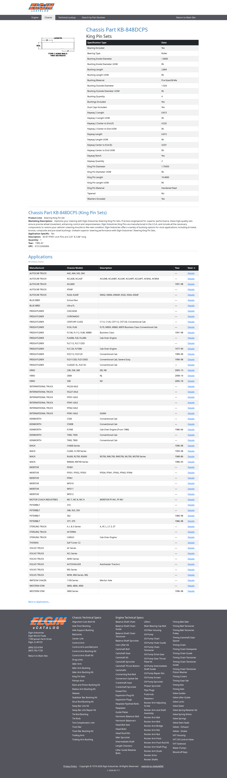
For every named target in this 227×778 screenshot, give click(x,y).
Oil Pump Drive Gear (154, 654)
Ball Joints (77, 634)
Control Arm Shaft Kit (82, 655)
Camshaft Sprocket (125, 661)
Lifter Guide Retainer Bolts (126, 752)
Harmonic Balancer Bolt (127, 716)
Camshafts (121, 670)
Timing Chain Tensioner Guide (184, 663)
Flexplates (120, 708)
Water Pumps (179, 747)
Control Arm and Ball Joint (85, 647)
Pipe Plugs (149, 690)
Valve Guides (179, 693)
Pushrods (149, 694)
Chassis (48, 17)
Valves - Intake (180, 731)
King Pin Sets (78, 676)
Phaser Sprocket (152, 685)
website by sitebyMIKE (152, 766)
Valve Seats (178, 705)
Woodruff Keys (180, 752)
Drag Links (77, 659)
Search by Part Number (93, 17)
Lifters (147, 621)
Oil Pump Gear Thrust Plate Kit (155, 660)
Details (191, 273)
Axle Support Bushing (83, 630)
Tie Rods (76, 718)
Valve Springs (179, 718)
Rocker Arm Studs (153, 751)
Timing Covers (180, 676)
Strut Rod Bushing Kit (83, 701)
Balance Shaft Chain (125, 621)
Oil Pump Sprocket (153, 681)
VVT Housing (179, 735)
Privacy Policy (70, 766)
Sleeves (76, 693)
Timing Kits (178, 684)
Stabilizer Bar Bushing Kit (84, 697)
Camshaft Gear (123, 653)
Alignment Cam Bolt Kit (83, 621)
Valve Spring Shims (182, 714)
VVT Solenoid (179, 743)
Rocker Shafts (151, 759)
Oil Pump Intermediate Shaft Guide (155, 667)
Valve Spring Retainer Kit (185, 710)
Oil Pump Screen (152, 677)
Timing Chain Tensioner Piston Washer (184, 671)
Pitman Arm (78, 680)
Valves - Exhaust (181, 726)
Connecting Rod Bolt (126, 674)
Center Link (78, 638)
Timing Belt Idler (181, 621)
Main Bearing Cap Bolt (155, 626)
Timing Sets (178, 689)
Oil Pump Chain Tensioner (151, 649)
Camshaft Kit (122, 657)
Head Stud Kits (123, 733)
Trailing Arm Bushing (82, 739)
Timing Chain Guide (182, 653)
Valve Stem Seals (181, 722)
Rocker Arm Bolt (152, 721)
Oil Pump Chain (151, 638)
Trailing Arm (78, 735)
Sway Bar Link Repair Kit (84, 710)
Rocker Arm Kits (152, 730)
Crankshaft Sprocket (126, 686)
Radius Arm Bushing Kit (84, 689)
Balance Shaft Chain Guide (125, 628)
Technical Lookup (67, 17)
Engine (35, 17)
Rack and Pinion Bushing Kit (86, 684)
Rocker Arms (150, 755)
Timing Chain (179, 644)
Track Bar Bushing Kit (82, 731)
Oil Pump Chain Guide (155, 642)
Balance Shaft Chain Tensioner (125, 635)
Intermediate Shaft (125, 741)
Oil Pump (148, 634)
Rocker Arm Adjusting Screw (155, 704)
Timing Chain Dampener (185, 649)
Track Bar (77, 726)
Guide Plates (122, 712)
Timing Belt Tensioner (183, 626)
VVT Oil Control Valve (183, 739)
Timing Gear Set (181, 680)
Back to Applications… (39, 601)
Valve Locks (178, 701)
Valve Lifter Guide (181, 697)
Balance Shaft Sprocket (127, 640)
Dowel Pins (121, 691)
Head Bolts (121, 729)
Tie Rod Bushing (80, 714)
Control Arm (78, 642)
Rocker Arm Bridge (153, 725)
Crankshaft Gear (124, 682)
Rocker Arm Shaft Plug (155, 746)
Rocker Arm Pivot (152, 738)
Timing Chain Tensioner (184, 657)
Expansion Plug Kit (125, 695)
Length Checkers (124, 745)
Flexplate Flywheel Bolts (127, 703)
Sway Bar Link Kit (80, 705)
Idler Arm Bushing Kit (82, 672)
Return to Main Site (185, 17)
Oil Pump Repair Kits (154, 673)
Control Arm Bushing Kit (84, 651)
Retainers (149, 698)
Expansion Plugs (124, 699)
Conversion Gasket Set (127, 678)
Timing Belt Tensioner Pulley (183, 632)
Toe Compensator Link (83, 722)
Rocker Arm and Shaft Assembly (155, 712)
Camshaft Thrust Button (128, 665)
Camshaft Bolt (123, 649)
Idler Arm (77, 663)
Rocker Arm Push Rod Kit (156, 742)
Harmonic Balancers (126, 720)
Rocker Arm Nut (152, 734)
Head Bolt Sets (123, 724)
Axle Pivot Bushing (81, 626)
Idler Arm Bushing (81, 668)
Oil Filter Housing (152, 630)
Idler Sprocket (123, 737)
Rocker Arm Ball (152, 717)
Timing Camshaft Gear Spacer (184, 639)
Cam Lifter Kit (122, 644)
